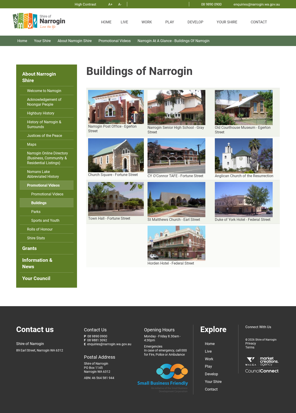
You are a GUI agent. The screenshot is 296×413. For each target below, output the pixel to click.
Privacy (250, 343)
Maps (31, 144)
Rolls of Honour (39, 229)
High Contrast (86, 4)
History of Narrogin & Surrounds (44, 124)
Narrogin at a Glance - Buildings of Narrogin (174, 40)
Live (124, 21)
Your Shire (227, 21)
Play (169, 21)
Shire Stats (36, 237)
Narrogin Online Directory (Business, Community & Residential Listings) (47, 158)
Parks (35, 211)
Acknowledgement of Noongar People (44, 102)
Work (147, 21)
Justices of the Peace (44, 135)
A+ (110, 4)
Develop (195, 21)
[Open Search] (277, 19)
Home (106, 21)
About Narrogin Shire (75, 40)
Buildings (38, 202)
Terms (249, 347)
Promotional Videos (115, 40)
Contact (259, 21)
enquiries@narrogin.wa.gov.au (257, 4)
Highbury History (40, 113)
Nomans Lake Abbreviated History (43, 174)
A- (119, 4)
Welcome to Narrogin (44, 90)
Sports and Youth (45, 220)
